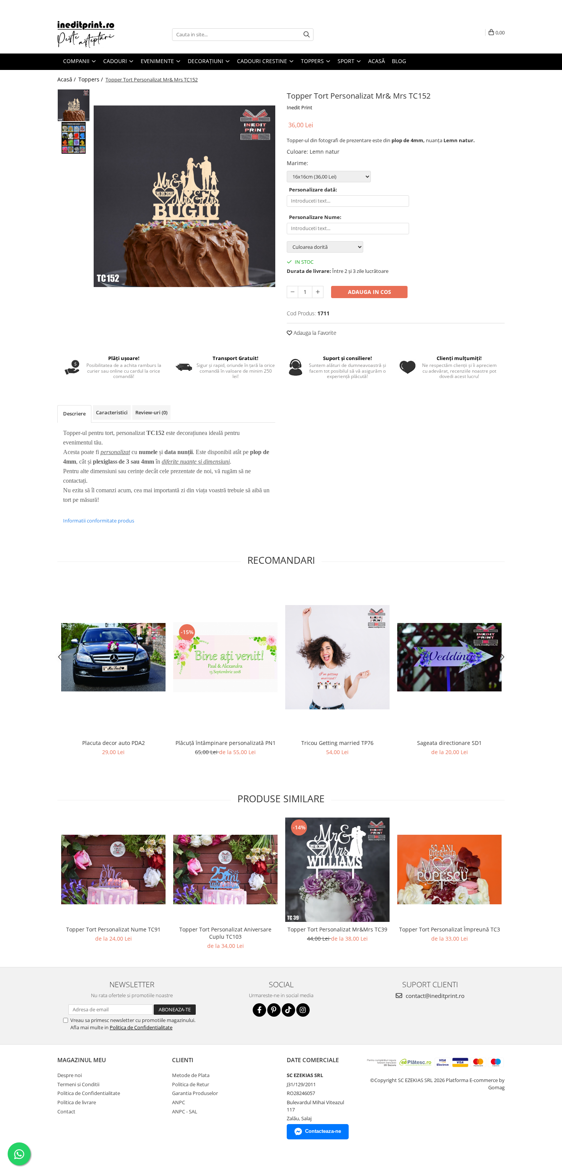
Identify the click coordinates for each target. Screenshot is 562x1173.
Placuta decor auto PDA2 (113, 742)
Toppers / (91, 79)
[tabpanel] (184, 196)
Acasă (376, 61)
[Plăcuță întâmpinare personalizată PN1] (225, 657)
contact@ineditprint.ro (434, 995)
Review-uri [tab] (151, 412)
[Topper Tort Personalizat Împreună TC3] (449, 869)
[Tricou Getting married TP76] (337, 657)
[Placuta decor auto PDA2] (113, 657)
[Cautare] (306, 34)
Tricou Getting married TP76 (337, 742)
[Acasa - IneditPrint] (95, 34)
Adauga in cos (369, 291)
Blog (399, 61)
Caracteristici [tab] (112, 412)
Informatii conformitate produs (98, 520)
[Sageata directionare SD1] (449, 657)
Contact (66, 1111)
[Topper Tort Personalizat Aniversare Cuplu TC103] (225, 869)
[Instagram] (303, 1010)
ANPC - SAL (184, 1111)
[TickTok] (288, 1010)
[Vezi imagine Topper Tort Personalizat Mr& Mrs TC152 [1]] (73, 138)
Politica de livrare (76, 1102)
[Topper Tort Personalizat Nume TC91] (113, 869)
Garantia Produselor (195, 1093)
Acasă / (67, 79)
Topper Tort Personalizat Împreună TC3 (449, 929)
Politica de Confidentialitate (141, 1027)
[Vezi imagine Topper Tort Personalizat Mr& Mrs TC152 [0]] (73, 105)
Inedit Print (299, 107)
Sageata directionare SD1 (449, 742)
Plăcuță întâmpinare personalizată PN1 (225, 742)
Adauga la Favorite (314, 332)
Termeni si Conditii (78, 1084)
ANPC (178, 1102)
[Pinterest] (274, 1010)
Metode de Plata (191, 1075)
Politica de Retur (190, 1084)
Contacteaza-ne (323, 1131)
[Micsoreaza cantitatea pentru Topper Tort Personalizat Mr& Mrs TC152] (292, 292)
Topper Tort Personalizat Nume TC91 (113, 929)
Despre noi (69, 1075)
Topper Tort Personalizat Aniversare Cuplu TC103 (225, 933)
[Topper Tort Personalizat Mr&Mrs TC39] (337, 870)
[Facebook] (259, 1010)
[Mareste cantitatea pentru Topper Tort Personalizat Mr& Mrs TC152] (317, 292)
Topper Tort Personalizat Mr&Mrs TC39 (337, 929)
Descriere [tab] (74, 413)
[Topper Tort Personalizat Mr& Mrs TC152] (184, 196)
